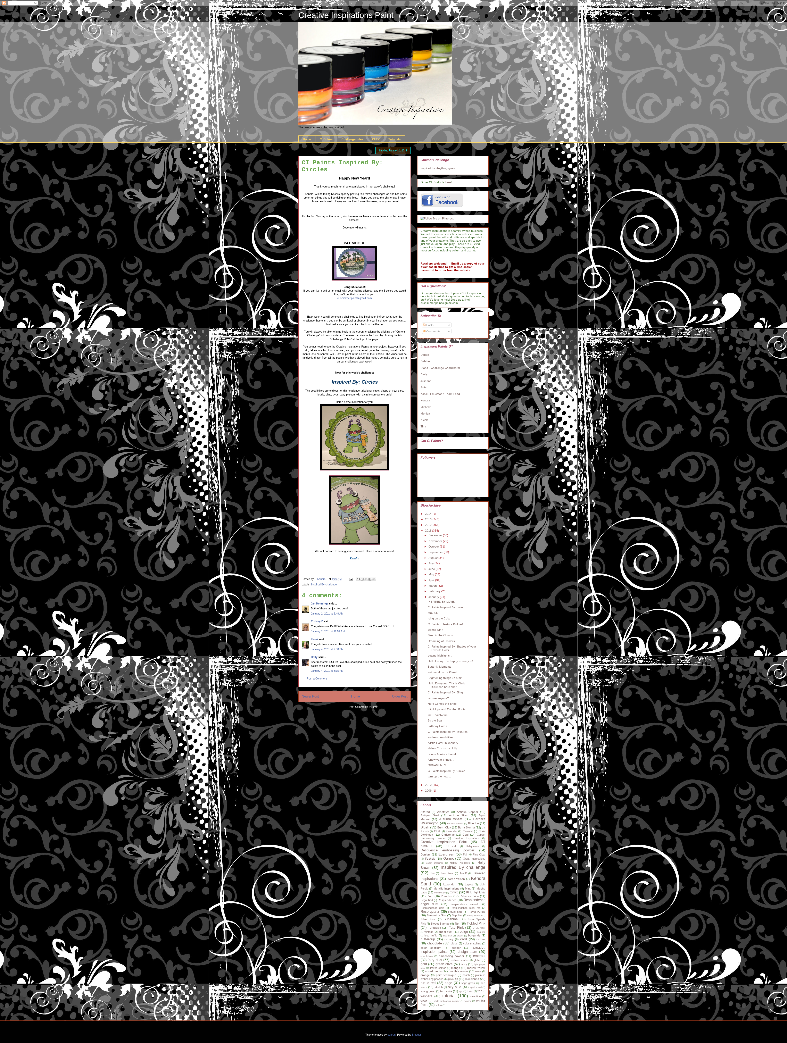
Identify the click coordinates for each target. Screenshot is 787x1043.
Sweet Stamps (440, 923)
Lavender (449, 884)
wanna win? (435, 629)
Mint (468, 888)
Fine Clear (479, 854)
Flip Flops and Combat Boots (446, 709)
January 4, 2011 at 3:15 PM (327, 670)
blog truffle (430, 935)
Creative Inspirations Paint (346, 15)
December (436, 535)
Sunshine (451, 919)
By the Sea (435, 720)
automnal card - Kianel (442, 672)
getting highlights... (440, 655)
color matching (472, 943)
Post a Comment (317, 678)
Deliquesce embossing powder (447, 850)
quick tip (452, 979)
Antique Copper (467, 811)
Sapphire (457, 915)
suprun (392, 1034)
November (436, 541)
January (434, 597)
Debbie (425, 361)
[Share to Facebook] (370, 579)
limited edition (438, 968)
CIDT (437, 831)
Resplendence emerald (465, 904)
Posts (429, 325)
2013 (428, 519)
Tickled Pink (476, 923)
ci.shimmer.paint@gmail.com (354, 298)
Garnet (448, 858)
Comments (432, 331)
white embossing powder (446, 1001)
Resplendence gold (432, 908)
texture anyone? (438, 698)
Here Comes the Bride (442, 703)
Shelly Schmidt (474, 915)
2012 (428, 524)
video (424, 1000)
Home (307, 139)
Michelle (426, 407)
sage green (468, 983)
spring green (428, 991)
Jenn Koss (447, 873)
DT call (451, 846)
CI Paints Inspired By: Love (445, 607)
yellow (439, 1005)
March (433, 585)
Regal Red (427, 900)
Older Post (399, 696)
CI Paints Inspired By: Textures (447, 731)
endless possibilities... (442, 737)
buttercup (428, 939)
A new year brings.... (441, 759)
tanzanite (446, 991)
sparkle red (475, 987)
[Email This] (358, 579)
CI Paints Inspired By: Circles (446, 771)
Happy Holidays (460, 862)
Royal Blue (455, 911)
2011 (428, 530)
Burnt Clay (444, 827)
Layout (469, 884)
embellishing (427, 956)
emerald (479, 956)
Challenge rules (352, 139)
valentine (475, 996)
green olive (444, 964)
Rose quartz (430, 911)
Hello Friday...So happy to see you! (450, 661)
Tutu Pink (456, 927)
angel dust (445, 931)
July (431, 563)
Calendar (451, 831)
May (432, 574)
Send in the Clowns (440, 635)
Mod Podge (440, 892)
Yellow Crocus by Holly (442, 748)
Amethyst (443, 811)
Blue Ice (473, 823)
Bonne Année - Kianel (442, 754)
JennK (463, 873)
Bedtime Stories (455, 823)
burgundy (474, 935)
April (432, 580)
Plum (430, 896)
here (448, 182)
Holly (314, 657)
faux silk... (434, 613)
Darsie (425, 354)
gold (424, 964)
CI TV (376, 139)
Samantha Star (436, 915)
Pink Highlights (475, 892)
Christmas (448, 834)
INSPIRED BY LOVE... (442, 601)
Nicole (425, 420)
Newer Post (310, 696)
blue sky (447, 935)
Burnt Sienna (466, 827)
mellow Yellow (476, 967)
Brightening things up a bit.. (445, 677)
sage (448, 983)
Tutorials (394, 139)
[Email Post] (351, 579)
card (463, 939)
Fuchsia (430, 858)
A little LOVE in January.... (444, 742)
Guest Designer (434, 863)
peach (466, 975)
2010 (428, 784)
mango (455, 967)
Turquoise (434, 927)
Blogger (416, 1034)
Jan (432, 873)
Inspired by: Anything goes (438, 168)
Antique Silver (459, 815)
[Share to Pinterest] (374, 579)
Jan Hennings (319, 603)
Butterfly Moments (439, 666)
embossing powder (451, 956)
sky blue (454, 987)
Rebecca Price (469, 896)
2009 (428, 790)
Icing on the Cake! (439, 618)
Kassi (314, 639)
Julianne (426, 381)
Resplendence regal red (465, 908)
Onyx (454, 892)
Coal (466, 834)
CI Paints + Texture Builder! (445, 624)
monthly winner (458, 971)
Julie (423, 387)
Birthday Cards (437, 726)
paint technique (446, 975)
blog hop (481, 932)
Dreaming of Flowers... (442, 641)
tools (470, 991)
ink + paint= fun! (438, 715)
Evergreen (446, 854)
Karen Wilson (456, 879)
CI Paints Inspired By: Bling (445, 692)
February (435, 591)
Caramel (468, 831)
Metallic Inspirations (446, 888)
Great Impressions (474, 858)
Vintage (428, 932)
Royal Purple (477, 911)
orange (425, 975)
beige (464, 932)
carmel (481, 939)
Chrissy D (317, 621)
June (432, 568)
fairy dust (435, 960)
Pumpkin (446, 896)
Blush (425, 827)
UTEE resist (479, 928)
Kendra (425, 400)
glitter (477, 960)
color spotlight (431, 947)
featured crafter (460, 960)
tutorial (449, 995)
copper (456, 947)
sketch (439, 987)
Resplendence (447, 900)
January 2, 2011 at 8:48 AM (327, 613)
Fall (465, 854)
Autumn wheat (450, 819)
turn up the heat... (439, 776)
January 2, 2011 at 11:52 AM (328, 631)
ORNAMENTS (437, 765)
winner (467, 1001)
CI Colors (326, 139)
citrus (454, 943)
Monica (425, 413)
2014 (428, 513)
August (433, 557)
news (478, 971)
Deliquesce (472, 846)
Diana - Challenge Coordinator (440, 367)
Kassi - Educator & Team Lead (440, 393)
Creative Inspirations (467, 838)
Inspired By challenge (324, 584)
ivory (464, 964)
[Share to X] (366, 579)
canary (449, 939)
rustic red (428, 983)
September (436, 552)
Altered (425, 811)
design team (467, 952)
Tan (457, 923)
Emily (424, 374)
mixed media (433, 971)
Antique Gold (430, 815)
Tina (423, 426)
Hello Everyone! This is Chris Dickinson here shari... (446, 685)
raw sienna (472, 979)
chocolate (434, 943)
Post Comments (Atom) (363, 706)
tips (461, 991)
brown (460, 935)
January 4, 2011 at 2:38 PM (327, 649)
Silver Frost (428, 919)
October (434, 546)
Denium (426, 854)
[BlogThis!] (362, 579)
